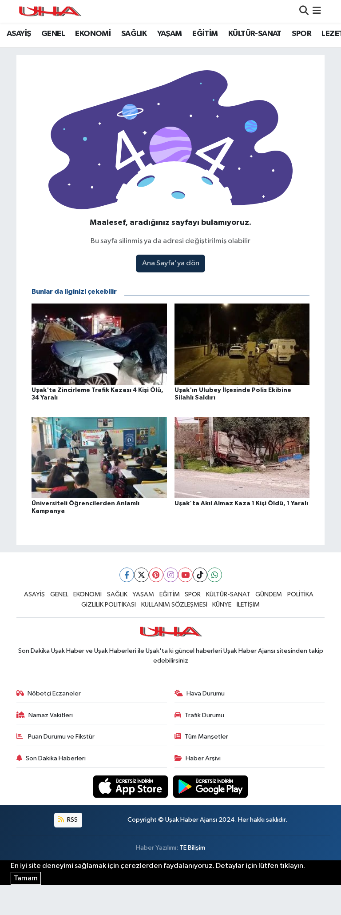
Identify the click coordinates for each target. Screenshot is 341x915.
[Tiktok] (200, 574)
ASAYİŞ (19, 34)
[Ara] (304, 11)
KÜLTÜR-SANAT (255, 34)
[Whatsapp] (214, 574)
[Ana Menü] (317, 11)
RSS (72, 819)
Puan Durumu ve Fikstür (61, 736)
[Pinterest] (156, 574)
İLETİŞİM (248, 604)
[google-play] (210, 786)
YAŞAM (169, 34)
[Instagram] (170, 574)
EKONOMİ (93, 34)
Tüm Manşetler (206, 736)
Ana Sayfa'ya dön (170, 263)
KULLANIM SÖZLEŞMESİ (174, 604)
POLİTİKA (300, 594)
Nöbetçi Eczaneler (54, 693)
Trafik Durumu (204, 715)
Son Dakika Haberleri (56, 758)
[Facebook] (126, 574)
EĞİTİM (205, 34)
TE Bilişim (192, 847)
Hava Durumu (205, 693)
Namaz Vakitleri (50, 715)
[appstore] (131, 786)
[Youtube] (185, 574)
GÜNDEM (268, 594)
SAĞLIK (134, 34)
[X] (141, 574)
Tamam (26, 878)
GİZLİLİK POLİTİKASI (108, 604)
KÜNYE (221, 604)
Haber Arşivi (203, 758)
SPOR (301, 34)
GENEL (53, 34)
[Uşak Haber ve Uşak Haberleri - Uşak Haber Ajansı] (49, 11)
